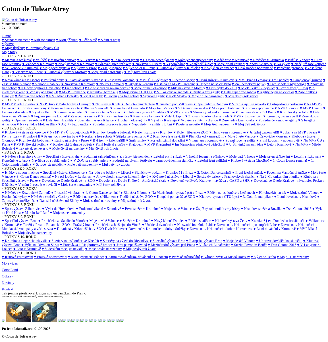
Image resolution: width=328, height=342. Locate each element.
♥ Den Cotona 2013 (297, 209)
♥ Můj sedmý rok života (135, 200)
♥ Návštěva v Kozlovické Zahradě (26, 192)
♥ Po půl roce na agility (238, 140)
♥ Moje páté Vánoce (240, 156)
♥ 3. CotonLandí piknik (256, 196)
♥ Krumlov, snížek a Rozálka (261, 209)
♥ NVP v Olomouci (110, 84)
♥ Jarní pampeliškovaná (130, 245)
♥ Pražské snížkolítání (184, 257)
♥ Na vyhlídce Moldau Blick (37, 124)
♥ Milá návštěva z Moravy (186, 88)
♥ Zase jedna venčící (82, 116)
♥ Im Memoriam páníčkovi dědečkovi (198, 144)
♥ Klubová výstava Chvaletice (39, 88)
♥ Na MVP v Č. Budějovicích (68, 132)
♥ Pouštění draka (52, 80)
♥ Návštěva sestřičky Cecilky (48, 196)
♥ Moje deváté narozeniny (33, 233)
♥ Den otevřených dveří (138, 104)
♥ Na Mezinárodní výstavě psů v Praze (175, 192)
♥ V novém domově (62, 60)
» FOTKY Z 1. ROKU (18, 56)
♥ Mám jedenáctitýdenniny (194, 60)
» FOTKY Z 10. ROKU (19, 237)
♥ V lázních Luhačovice (213, 245)
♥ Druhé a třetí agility (204, 92)
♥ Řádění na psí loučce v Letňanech (229, 192)
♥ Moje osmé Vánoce (176, 209)
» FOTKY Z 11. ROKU (19, 253)
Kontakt (7, 289)
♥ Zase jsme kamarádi (119, 80)
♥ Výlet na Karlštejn (162, 120)
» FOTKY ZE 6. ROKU (19, 168)
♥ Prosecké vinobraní (66, 192)
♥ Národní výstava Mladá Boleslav (225, 257)
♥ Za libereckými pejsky (249, 84)
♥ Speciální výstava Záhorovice (62, 172)
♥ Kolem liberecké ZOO (191, 132)
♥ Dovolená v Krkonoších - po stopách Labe (245, 225)
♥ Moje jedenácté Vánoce (86, 257)
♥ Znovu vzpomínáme (258, 108)
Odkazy (7, 276)
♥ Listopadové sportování (285, 104)
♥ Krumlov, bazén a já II (280, 116)
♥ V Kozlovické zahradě (171, 92)
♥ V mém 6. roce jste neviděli (36, 184)
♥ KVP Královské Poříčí (28, 144)
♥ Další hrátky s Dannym (73, 104)
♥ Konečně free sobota (64, 108)
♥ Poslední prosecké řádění (108, 124)
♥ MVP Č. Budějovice (152, 80)
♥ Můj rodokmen (43, 40)
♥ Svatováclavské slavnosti (84, 80)
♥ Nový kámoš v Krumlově (74, 64)
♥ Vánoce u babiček (46, 84)
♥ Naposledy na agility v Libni (150, 124)
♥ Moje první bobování (225, 108)
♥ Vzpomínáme (174, 64)
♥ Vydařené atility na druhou (198, 120)
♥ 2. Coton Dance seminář (212, 172)
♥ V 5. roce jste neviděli (46, 164)
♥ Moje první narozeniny (105, 72)
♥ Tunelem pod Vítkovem (174, 104)
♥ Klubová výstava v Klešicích (178, 68)
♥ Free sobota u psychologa (286, 84)
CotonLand (10, 270)
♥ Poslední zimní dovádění (166, 140)
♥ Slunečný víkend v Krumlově (212, 112)
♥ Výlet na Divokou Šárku (40, 245)
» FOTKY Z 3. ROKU (18, 100)
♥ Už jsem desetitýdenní (157, 60)
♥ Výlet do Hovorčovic (58, 209)
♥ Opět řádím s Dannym (210, 104)
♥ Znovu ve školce (259, 64)
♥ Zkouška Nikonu (133, 192)
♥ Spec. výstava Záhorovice (21, 209)
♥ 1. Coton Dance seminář (288, 160)
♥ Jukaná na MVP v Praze (298, 132)
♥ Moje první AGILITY (136, 92)
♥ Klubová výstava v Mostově (65, 72)
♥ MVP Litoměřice (72, 92)
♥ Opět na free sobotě (26, 120)
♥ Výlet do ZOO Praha (139, 68)
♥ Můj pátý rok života (114, 164)
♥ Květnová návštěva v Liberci (171, 176)
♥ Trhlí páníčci (278, 80)
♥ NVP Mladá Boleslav (62, 96)
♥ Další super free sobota (238, 92)
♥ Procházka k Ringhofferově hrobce (86, 245)
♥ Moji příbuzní (67, 40)
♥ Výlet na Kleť (91, 96)
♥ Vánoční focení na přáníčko (204, 156)
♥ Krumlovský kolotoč (293, 112)
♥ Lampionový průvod (306, 80)
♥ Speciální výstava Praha (61, 156)
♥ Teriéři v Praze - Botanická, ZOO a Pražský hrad (55, 225)
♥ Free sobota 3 (73, 88)
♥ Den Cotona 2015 (282, 245)
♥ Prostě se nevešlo (186, 124)
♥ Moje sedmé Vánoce (303, 192)
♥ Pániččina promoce (289, 68)
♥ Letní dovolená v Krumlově (295, 196)
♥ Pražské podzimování (50, 257)
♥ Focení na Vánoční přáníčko (285, 172)
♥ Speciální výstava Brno (19, 221)
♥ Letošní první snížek (166, 156)
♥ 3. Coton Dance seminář (32, 176)
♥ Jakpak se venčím (139, 84)
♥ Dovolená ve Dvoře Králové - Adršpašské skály (131, 180)
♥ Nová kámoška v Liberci (21, 80)
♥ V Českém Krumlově (93, 60)
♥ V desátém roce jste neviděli (63, 249)
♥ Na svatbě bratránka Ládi (193, 225)
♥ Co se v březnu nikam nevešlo (107, 88)
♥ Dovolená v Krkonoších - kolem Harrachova (220, 229)
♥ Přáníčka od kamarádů (127, 108)
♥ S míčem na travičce (113, 116)
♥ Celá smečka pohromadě (254, 68)
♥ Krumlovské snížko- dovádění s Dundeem (136, 257)
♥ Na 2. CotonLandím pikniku (277, 176)
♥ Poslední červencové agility (276, 120)
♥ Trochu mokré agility (130, 120)
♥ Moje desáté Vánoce (239, 241)
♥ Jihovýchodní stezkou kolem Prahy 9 (120, 176)
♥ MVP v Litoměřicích (246, 116)
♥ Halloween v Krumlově (227, 132)
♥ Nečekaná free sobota (95, 136)
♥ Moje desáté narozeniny (103, 249)
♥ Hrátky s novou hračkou (20, 172)
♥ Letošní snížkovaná (306, 156)
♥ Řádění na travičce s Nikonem (93, 196)
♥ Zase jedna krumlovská (237, 120)
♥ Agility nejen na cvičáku (275, 92)
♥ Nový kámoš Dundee (167, 221)
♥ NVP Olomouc (287, 108)
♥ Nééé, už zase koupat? (308, 64)
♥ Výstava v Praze (84, 68)
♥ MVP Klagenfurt (157, 144)
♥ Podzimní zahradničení (98, 156)
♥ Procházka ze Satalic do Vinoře (61, 221)
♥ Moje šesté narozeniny (75, 184)
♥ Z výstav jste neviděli (132, 156)
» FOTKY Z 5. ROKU (18, 152)
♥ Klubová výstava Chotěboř (248, 160)
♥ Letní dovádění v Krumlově (274, 229)
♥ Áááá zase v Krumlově (231, 60)
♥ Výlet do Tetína (263, 257)
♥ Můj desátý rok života (139, 249)
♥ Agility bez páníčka (73, 124)
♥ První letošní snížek (247, 172)
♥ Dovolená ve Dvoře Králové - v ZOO (67, 180)
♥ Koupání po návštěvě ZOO (174, 196)
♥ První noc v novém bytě (59, 136)
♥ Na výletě (282, 64)
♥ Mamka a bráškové (17, 60)
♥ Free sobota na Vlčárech (103, 112)
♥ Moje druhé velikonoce (149, 88)
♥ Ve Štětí (40, 60)
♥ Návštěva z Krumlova (267, 60)
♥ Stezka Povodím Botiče (249, 245)
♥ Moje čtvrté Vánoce (239, 136)
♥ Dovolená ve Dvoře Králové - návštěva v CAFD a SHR (208, 180)
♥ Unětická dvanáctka (157, 225)
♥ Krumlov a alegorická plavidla (25, 241)
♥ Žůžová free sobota (30, 96)
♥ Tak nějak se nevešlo (32, 148)
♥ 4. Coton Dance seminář (101, 192)
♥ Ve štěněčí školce (199, 64)
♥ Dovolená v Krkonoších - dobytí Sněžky (155, 229)
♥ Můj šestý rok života (109, 184)
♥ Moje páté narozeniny (81, 164)
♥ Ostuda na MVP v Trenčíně (174, 84)
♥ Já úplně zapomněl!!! (263, 132)
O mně (6, 36)
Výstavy (8, 44)
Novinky (8, 283)
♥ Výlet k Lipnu (172, 116)
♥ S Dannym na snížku (191, 108)
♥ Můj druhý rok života (241, 96)
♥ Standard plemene (16, 40)
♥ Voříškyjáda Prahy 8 (42, 92)
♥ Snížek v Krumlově (135, 221)
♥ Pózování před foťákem (113, 64)
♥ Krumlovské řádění (69, 112)
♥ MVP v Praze (178, 112)
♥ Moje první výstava (54, 68)
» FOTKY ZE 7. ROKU (19, 188)
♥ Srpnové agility (152, 96)
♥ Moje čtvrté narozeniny (67, 148)
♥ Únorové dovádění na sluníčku (279, 241)
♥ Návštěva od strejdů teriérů (49, 160)
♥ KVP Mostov (176, 96)
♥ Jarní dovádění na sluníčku (173, 160)
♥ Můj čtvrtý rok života (102, 148)
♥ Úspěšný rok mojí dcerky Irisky (216, 209)
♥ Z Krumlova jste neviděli (166, 136)
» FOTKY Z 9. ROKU (18, 217)
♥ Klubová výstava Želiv (229, 221)
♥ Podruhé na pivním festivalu (130, 160)
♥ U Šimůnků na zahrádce (244, 144)
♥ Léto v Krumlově (277, 144)
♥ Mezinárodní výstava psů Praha (171, 245)
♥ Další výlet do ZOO (221, 88)
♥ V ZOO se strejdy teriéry (89, 160)
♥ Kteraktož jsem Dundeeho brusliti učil (276, 221)
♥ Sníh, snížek (136, 140)
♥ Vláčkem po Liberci (28, 72)
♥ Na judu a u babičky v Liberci (108, 172)
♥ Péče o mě (88, 40)
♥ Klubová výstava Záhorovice (24, 132)
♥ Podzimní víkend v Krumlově (98, 209)
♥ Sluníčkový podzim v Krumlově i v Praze (162, 172)
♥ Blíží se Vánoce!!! (95, 108)
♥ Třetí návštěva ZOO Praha (256, 112)
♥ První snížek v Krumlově (215, 80)
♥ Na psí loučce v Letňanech (72, 176)
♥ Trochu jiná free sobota (121, 96)
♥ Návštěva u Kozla (106, 104)
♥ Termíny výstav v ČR (42, 48)
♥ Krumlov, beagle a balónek (110, 132)
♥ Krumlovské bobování (33, 140)
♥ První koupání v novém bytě (277, 140)
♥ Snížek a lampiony (32, 108)
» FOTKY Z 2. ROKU (18, 76)
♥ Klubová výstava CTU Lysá (217, 196)
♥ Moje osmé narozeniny (67, 213)
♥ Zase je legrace (110, 68)
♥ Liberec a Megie (182, 80)
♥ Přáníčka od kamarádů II (205, 136)
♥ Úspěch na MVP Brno (213, 84)
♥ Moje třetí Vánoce (160, 108)
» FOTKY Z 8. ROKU (18, 204)
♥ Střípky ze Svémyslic (129, 136)
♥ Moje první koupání (229, 64)
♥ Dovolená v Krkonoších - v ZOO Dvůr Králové (89, 229)
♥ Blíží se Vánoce (297, 60)
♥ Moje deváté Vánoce (102, 221)
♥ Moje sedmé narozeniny (98, 200)
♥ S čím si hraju (109, 40)
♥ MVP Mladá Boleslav (18, 104)
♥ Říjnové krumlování (17, 257)
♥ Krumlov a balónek (145, 116)
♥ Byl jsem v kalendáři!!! (107, 140)
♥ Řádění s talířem (198, 221)
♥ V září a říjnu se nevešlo (247, 104)
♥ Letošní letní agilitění (210, 160)
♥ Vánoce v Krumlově (38, 64)
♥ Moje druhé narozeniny (206, 96)
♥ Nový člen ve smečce (217, 68)
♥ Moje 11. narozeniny (293, 257)
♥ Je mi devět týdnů (125, 60)
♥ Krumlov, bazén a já (102, 92)
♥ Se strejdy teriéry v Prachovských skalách (224, 176)
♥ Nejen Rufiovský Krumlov (152, 132)
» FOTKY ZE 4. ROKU (19, 128)
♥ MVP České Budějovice (256, 88)
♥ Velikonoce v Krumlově (20, 68)
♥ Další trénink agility (58, 120)
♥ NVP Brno (45, 104)
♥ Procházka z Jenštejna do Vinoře (116, 225)
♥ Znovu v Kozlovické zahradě (207, 116)
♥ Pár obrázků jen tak (271, 192)
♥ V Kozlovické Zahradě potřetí (69, 144)
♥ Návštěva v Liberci (147, 64)
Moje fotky (9, 52)
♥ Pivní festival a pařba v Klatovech (118, 144)
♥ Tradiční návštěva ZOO (134, 196)
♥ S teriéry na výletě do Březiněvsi (124, 241)
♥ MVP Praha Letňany (251, 80)
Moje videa (10, 263)
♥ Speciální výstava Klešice (94, 120)
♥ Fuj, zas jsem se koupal (49, 116)
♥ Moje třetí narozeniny (217, 124)
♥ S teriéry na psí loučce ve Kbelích (73, 241)
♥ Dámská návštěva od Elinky (57, 200)
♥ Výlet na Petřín (41, 112)
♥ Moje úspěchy (13, 48)
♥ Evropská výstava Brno (204, 241)
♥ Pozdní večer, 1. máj (292, 88)
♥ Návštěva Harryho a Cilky (22, 156)
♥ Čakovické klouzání (272, 136)
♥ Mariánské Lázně (35, 213)
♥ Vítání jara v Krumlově (204, 140)
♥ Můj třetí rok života (250, 124)
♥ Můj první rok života (140, 72)
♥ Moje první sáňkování (273, 156)
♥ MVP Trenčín (311, 108)
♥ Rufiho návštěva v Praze (70, 140)
